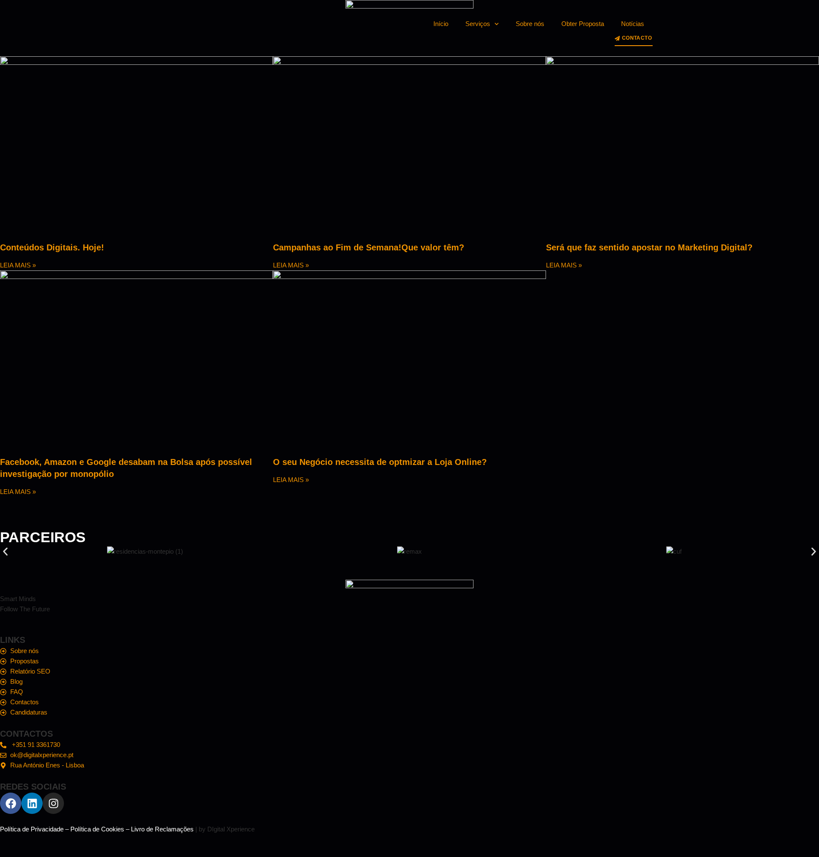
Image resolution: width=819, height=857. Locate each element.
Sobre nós (530, 23)
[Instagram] (53, 803)
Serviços (477, 23)
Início (440, 23)
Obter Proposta (582, 23)
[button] (5, 551)
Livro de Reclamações (162, 829)
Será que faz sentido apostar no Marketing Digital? (649, 247)
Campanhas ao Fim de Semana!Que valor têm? (368, 247)
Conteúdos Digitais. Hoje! (52, 247)
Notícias (632, 23)
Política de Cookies (97, 829)
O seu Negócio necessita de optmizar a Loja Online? (380, 462)
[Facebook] (10, 803)
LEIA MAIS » (18, 265)
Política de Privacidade (32, 829)
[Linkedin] (32, 803)
